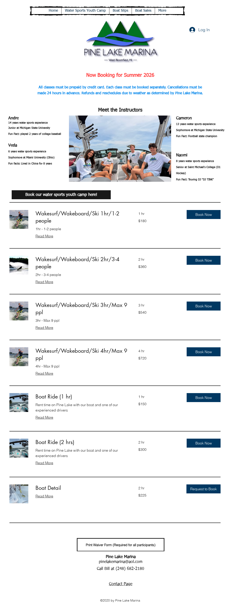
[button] (120, 149)
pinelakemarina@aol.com (120, 562)
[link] (81, 217)
